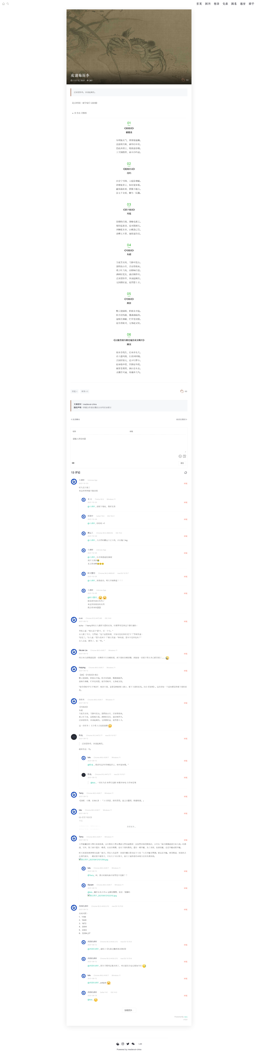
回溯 (208, 4)
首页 (199, 4)
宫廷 (74, 391)
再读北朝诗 (181, 419)
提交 (182, 463)
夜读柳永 (76, 419)
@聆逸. (91, 765)
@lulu (93, 782)
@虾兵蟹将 (92, 597)
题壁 (243, 4)
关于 (251, 4)
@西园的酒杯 (93, 949)
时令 (83, 391)
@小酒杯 (91, 506)
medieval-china (134, 1049)
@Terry (91, 875)
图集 (234, 4)
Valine (185, 1017)
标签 (216, 4)
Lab (140, 1044)
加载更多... (129, 1010)
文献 (225, 4)
